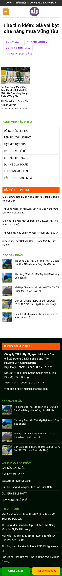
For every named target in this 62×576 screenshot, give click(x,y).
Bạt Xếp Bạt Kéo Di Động (16, 480)
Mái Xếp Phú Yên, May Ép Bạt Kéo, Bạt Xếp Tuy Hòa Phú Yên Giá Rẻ (30, 222)
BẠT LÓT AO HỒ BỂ (15, 151)
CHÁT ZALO (15, 571)
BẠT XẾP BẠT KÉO (14, 157)
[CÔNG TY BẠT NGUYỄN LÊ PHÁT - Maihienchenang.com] (34, 11)
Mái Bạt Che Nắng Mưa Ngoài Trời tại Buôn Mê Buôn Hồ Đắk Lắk (30, 198)
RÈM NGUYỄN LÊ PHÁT (17, 137)
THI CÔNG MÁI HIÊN (37, 42)
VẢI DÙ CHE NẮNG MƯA (18, 48)
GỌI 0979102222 (46, 571)
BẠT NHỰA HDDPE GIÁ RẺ (19, 54)
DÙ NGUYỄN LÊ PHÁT (16, 130)
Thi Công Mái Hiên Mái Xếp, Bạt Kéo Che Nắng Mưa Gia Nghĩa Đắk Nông (30, 210)
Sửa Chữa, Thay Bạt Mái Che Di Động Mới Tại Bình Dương (29, 243)
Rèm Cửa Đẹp (13, 42)
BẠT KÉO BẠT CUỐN (15, 144)
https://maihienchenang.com (31, 388)
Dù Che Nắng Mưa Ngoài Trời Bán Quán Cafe (27, 487)
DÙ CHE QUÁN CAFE (16, 164)
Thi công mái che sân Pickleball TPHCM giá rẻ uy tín (30, 232)
